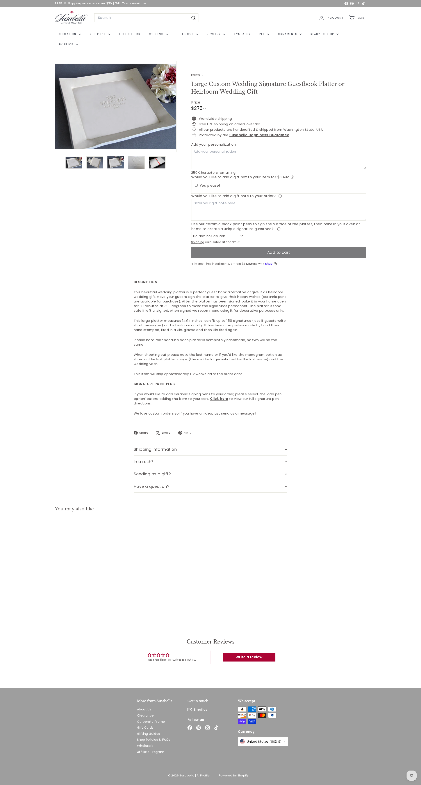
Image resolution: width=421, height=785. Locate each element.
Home (196, 75)
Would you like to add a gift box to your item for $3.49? (240, 177)
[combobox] (146, 17)
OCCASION (68, 34)
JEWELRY (214, 34)
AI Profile (203, 775)
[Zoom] (115, 106)
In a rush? (144, 461)
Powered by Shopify (234, 775)
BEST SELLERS (129, 34)
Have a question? (151, 486)
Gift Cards (145, 727)
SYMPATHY (242, 34)
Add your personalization (213, 144)
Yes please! (210, 185)
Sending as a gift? (152, 474)
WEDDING (157, 34)
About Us (144, 709)
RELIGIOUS (186, 34)
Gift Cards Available (130, 3)
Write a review (248, 657)
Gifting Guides (148, 733)
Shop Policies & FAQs (153, 739)
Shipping (197, 242)
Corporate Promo (151, 721)
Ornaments (288, 34)
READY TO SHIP (322, 34)
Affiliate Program (150, 752)
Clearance (145, 715)
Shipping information (155, 449)
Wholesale (145, 746)
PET (262, 34)
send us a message (238, 413)
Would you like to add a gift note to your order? (234, 195)
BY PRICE (67, 44)
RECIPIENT (98, 34)
